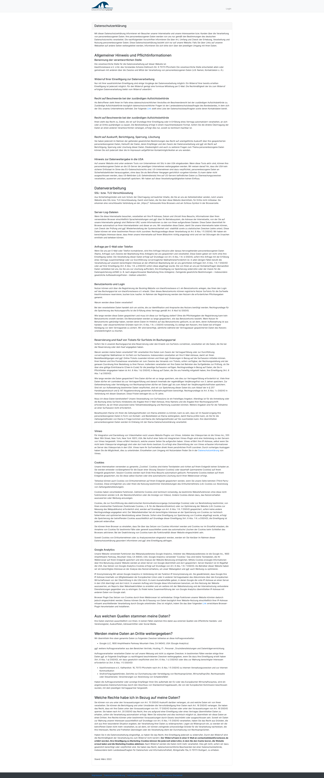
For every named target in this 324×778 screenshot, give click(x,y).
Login (228, 8)
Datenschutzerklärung (208, 450)
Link (149, 108)
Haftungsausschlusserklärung (141, 775)
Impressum (97, 775)
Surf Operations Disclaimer (170, 775)
